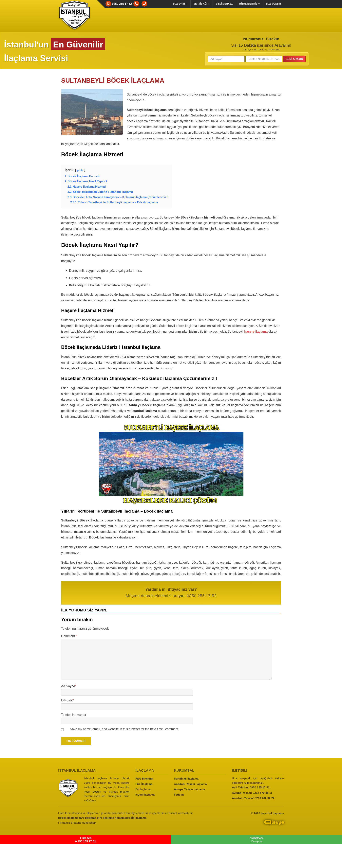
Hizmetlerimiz (248, 3)
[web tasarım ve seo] (248, 825)
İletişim (179, 794)
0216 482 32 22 (265, 798)
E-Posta (67, 700)
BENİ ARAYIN (294, 59)
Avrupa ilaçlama (189, 789)
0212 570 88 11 (262, 792)
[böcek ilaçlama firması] (68, 788)
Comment (69, 636)
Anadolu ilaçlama (190, 783)
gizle (80, 170)
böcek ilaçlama (68, 817)
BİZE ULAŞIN (273, 3)
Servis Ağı (200, 3)
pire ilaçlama (105, 817)
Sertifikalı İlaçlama (186, 778)
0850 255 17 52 (260, 787)
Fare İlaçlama (144, 778)
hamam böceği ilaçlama (130, 817)
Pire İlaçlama (143, 783)
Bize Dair (179, 3)
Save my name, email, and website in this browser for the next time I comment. (124, 729)
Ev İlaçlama (143, 789)
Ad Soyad (68, 686)
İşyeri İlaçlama (145, 794)
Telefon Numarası (73, 714)
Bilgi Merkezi (224, 3)
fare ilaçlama (87, 817)
